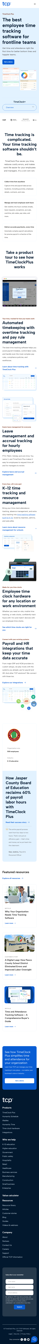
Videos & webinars (10, 1225)
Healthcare (6, 1168)
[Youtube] (28, 1339)
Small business (8, 1184)
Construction (7, 1180)
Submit (19, 1307)
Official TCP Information (12, 1257)
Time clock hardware (11, 1128)
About (4, 1237)
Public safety (7, 1156)
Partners (5, 1241)
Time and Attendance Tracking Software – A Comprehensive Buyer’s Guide (17, 1016)
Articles (5, 1209)
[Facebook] (21, 1339)
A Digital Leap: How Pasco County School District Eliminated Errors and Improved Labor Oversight (18, 965)
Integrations (7, 1132)
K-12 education (8, 1144)
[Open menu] (35, 4)
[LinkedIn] (25, 1339)
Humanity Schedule (10, 1116)
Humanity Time (8, 1124)
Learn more (9, 923)
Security (16, 1334)
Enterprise (6, 1188)
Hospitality (6, 1160)
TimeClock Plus (8, 1112)
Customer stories (9, 1213)
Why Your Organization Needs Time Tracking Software (16, 914)
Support (5, 1253)
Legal (10, 1334)
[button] (8, 61)
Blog (4, 1217)
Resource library (9, 1205)
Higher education (9, 1148)
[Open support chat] (34, 1339)
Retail (4, 1164)
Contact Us (7, 1245)
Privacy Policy (25, 1334)
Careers (5, 1249)
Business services (9, 1172)
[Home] (7, 1100)
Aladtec (5, 1120)
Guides (5, 1221)
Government (7, 1152)
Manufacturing (8, 1176)
